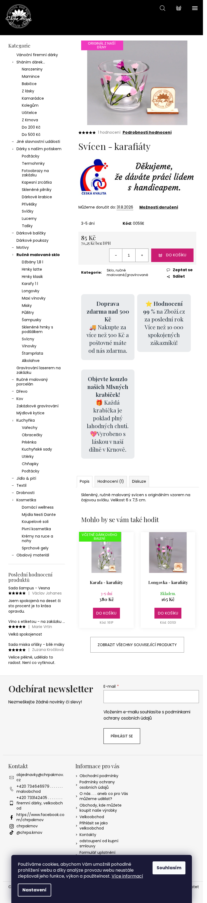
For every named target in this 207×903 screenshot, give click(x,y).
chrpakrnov (27, 826)
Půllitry (28, 312)
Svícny (28, 339)
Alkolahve (31, 360)
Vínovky (29, 346)
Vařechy (29, 427)
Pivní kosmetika (36, 529)
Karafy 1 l (30, 283)
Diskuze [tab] (139, 481)
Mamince (31, 76)
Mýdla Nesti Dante (39, 514)
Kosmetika (26, 500)
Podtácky (30, 156)
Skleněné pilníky (36, 189)
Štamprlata (32, 353)
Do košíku (176, 255)
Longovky (30, 291)
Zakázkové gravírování (37, 406)
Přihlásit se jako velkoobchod (94, 825)
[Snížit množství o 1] (115, 255)
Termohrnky (33, 163)
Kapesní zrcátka (37, 182)
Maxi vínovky (34, 298)
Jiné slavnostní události (38, 141)
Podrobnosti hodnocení (147, 132)
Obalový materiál (32, 555)
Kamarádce (33, 98)
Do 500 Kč (31, 134)
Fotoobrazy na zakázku (35, 173)
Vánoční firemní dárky (37, 55)
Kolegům (30, 105)
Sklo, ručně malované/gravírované (127, 272)
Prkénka (29, 442)
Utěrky (28, 456)
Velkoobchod (92, 817)
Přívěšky (29, 204)
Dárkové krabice (37, 197)
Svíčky (27, 211)
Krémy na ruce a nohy (37, 538)
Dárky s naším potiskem (38, 149)
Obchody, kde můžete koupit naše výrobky (101, 808)
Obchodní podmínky (99, 775)
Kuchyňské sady (37, 449)
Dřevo (21, 391)
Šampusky (31, 320)
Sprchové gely (35, 548)
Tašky (27, 226)
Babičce (29, 83)
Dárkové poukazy (32, 240)
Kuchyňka (25, 420)
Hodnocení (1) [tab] (111, 481)
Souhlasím (169, 868)
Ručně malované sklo (38, 254)
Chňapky (30, 463)
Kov (19, 398)
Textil (21, 485)
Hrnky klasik (32, 276)
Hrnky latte (32, 269)
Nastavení (34, 890)
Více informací (127, 876)
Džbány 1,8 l (32, 262)
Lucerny (29, 218)
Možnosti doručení (158, 207)
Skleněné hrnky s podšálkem (37, 329)
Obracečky (32, 435)
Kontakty (88, 834)
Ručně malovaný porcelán (32, 382)
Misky (27, 305)
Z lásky (28, 91)
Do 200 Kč (31, 127)
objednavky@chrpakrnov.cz (40, 777)
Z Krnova (30, 120)
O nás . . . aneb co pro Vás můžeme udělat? (104, 796)
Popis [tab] (84, 481)
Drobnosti (25, 492)
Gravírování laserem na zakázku (38, 370)
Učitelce (29, 112)
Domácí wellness (38, 507)
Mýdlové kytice (30, 413)
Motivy (22, 247)
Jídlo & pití (26, 478)
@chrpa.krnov (29, 832)
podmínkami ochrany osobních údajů (147, 715)
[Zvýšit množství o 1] (141, 255)
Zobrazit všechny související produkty (137, 644)
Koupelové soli (35, 521)
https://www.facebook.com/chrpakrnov (40, 817)
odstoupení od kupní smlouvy (99, 843)
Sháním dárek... (30, 62)
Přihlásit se (122, 736)
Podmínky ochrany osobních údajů (97, 784)
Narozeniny (32, 69)
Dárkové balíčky (31, 233)
